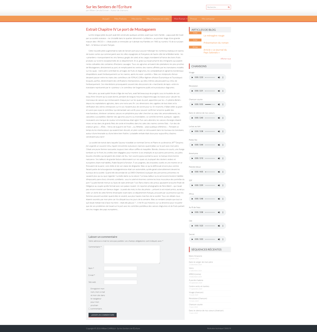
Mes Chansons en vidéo (158, 18)
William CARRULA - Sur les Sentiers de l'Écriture (120, 328)
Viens (191, 268)
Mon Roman (179, 18)
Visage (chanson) (196, 292)
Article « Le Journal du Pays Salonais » (215, 51)
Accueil (105, 18)
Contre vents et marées (199, 286)
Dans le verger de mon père (201, 262)
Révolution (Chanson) (198, 298)
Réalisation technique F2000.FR (219, 328)
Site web (92, 282)
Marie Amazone (195, 256)
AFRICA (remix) (195, 274)
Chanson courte (196, 304)
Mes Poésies (120, 18)
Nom (91, 268)
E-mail (92, 275)
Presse (193, 18)
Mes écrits (137, 18)
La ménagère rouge (214, 35)
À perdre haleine (196, 280)
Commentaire (95, 247)
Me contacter (208, 18)
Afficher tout (226, 58)
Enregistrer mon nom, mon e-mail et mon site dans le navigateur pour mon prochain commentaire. (98, 298)
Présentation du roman (216, 42)
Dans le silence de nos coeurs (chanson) (206, 310)
